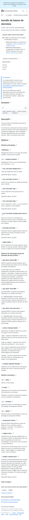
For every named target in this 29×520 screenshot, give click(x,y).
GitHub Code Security (12, 53)
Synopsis (5, 102)
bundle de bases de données (21, 15)
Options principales (8, 145)
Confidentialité (20, 512)
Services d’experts (13, 514)
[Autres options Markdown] (19, 58)
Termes (14, 512)
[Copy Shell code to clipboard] (25, 108)
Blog (20, 514)
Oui (5, 490)
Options (4, 140)
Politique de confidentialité (6, 492)
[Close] (25, 2)
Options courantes (8, 375)
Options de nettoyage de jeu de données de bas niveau (12, 254)
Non (11, 490)
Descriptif (5, 119)
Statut (2, 514)
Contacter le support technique (10, 502)
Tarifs (6, 514)
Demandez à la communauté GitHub (11, 499)
